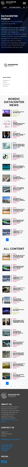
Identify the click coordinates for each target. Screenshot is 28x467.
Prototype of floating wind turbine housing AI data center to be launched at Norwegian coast (18, 299)
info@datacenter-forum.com (11, 439)
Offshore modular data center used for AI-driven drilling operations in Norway (19, 221)
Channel (16, 110)
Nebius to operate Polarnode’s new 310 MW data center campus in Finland (19, 167)
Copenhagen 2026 (7, 445)
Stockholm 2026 (6, 447)
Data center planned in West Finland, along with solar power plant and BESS (19, 177)
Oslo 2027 (4, 450)
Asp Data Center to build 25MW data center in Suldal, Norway (18, 343)
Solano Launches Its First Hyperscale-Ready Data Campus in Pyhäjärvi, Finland (19, 364)
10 (5, 242)
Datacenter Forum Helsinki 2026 (18, 112)
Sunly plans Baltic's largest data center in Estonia (19, 289)
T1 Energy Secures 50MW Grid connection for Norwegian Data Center (18, 232)
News (14, 121)
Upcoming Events (15, 7)
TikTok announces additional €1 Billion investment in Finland (18, 156)
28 (11, 242)
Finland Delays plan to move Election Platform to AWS (19, 210)
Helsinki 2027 (5, 448)
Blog (14, 142)
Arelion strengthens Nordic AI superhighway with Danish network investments (19, 123)
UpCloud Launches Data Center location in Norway (19, 375)
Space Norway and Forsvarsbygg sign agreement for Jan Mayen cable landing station (19, 321)
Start (5, 7)
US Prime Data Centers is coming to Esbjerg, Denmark (19, 199)
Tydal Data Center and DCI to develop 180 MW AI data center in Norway (18, 188)
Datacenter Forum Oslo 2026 (18, 310)
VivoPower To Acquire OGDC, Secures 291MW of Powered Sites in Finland (18, 332)
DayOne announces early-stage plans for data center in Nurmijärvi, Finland (18, 354)
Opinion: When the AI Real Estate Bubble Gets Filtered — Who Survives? (19, 145)
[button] (27, 7)
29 (15, 242)
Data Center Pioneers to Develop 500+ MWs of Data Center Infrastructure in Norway (19, 134)
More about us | (6, 420)
